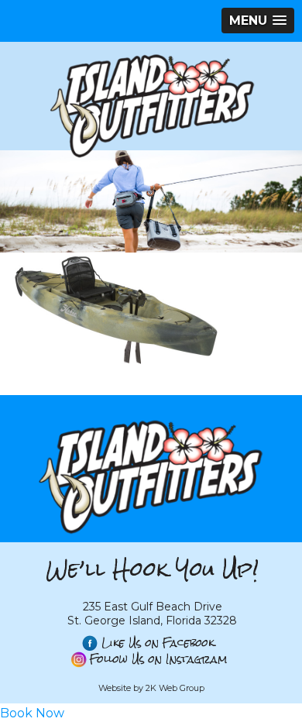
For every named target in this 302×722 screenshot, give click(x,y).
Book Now (32, 713)
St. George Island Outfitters (151, 105)
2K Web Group (175, 687)
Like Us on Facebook (157, 643)
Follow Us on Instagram (158, 660)
